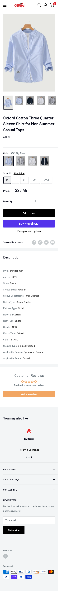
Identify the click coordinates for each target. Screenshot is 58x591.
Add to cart (29, 213)
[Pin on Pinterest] (40, 242)
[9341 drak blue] (44, 161)
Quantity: (8, 201)
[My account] (45, 5)
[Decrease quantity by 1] (18, 201)
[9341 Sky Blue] (8, 161)
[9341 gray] (20, 161)
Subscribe (14, 529)
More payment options (29, 231)
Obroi (6, 137)
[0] (52, 5)
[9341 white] (32, 161)
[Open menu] (4, 5)
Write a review (29, 394)
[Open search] (39, 5)
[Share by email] (52, 242)
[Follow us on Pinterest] (5, 556)
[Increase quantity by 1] (35, 201)
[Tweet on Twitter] (46, 242)
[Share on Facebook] (34, 242)
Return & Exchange (29, 449)
